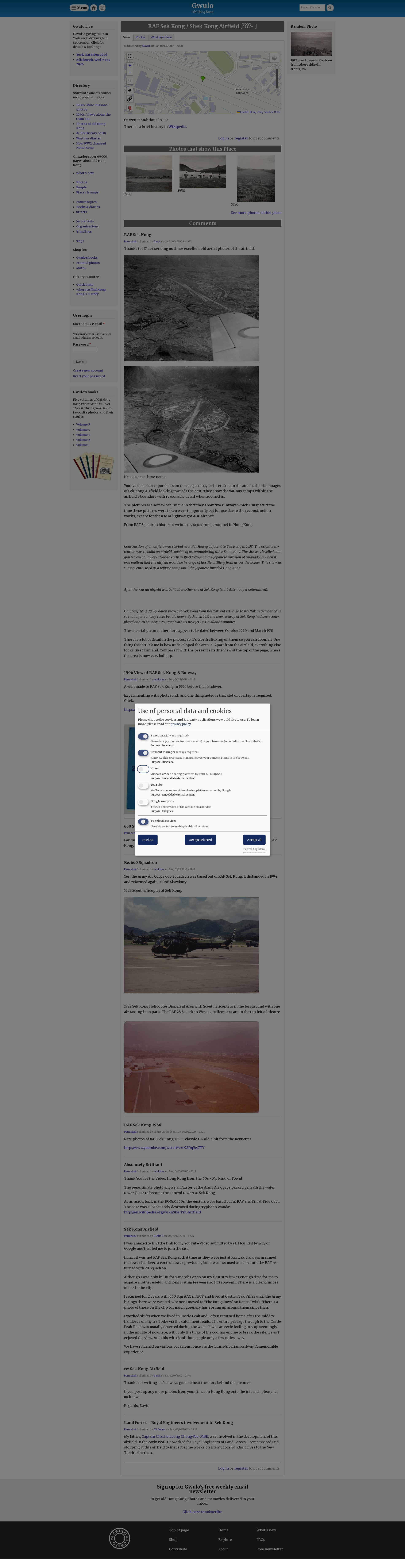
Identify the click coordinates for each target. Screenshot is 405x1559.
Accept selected (200, 840)
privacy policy (180, 724)
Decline (147, 840)
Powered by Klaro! (254, 848)
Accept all (254, 840)
